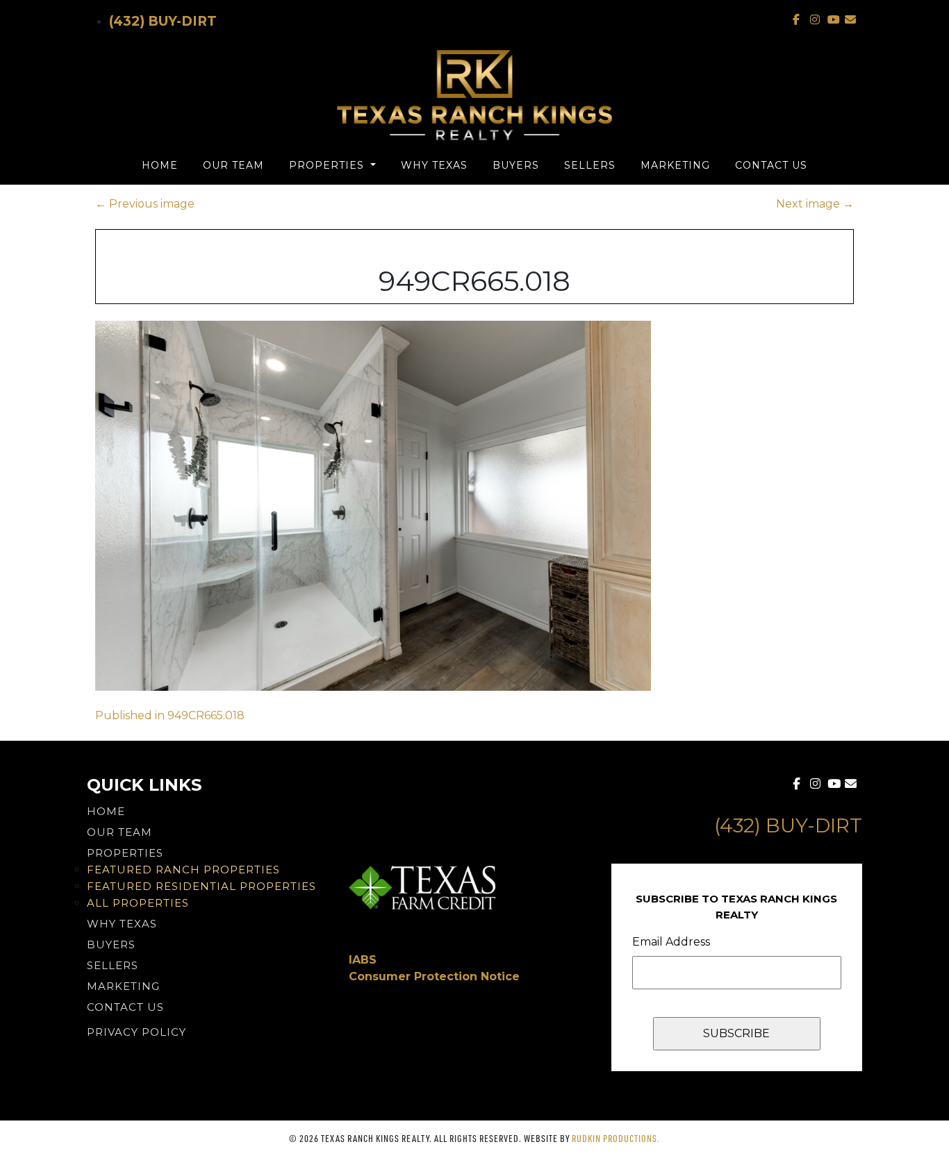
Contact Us (771, 165)
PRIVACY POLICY (136, 1032)
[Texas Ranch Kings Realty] (474, 95)
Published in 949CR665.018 (170, 715)
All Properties (138, 902)
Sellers (590, 165)
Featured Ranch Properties (183, 869)
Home (160, 165)
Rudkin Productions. (616, 1138)
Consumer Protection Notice (434, 976)
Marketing (675, 165)
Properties (328, 165)
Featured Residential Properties (201, 886)
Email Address (671, 941)
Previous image (145, 203)
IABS (363, 959)
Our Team (233, 165)
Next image (815, 203)
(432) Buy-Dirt (163, 21)
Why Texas (434, 165)
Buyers (516, 165)
